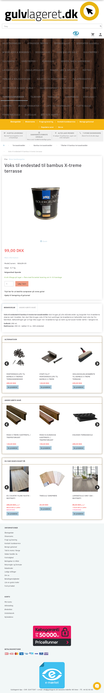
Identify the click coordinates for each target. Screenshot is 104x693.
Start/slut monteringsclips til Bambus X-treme (48, 376)
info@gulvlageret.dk (50, 689)
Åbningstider (15, 121)
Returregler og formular (13, 564)
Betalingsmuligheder (12, 579)
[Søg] (100, 26)
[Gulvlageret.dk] (52, 10)
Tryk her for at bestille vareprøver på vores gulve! (24, 291)
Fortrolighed (9, 557)
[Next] (97, 363)
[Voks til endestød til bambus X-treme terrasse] (44, 206)
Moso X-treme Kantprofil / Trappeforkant (18, 436)
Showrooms (30, 121)
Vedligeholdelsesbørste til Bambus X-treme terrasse (83, 376)
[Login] (100, 34)
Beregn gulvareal (87, 121)
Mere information (11, 257)
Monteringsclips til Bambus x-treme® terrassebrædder (15, 376)
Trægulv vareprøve (48, 495)
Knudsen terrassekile (82, 435)
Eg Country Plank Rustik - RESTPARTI (18, 496)
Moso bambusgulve (16, 159)
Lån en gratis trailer (12, 582)
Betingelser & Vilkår (12, 561)
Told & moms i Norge (12, 550)
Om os (60, 127)
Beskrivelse (9, 307)
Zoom (45, 241)
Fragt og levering (46, 121)
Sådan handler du (11, 554)
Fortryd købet (10, 586)
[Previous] (7, 363)
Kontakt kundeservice (66, 121)
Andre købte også (27, 307)
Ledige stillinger (10, 572)
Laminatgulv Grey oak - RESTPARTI (83, 496)
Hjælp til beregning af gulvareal (17, 295)
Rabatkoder (9, 568)
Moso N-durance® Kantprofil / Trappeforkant (47, 437)
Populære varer (47, 127)
